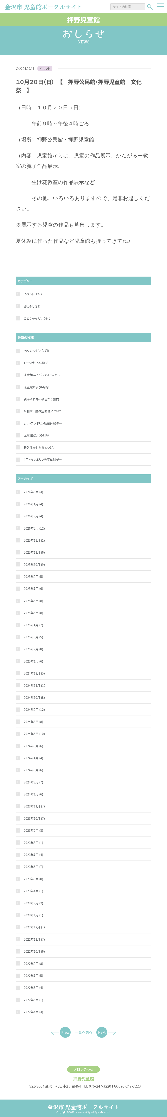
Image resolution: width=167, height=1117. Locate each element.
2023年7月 (33, 854)
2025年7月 (33, 588)
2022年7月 (33, 975)
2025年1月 (33, 661)
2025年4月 (33, 625)
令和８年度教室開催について (43, 411)
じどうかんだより (35, 318)
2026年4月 (33, 504)
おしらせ (29, 306)
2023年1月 (33, 915)
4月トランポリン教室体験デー (43, 459)
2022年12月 (34, 927)
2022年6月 (33, 987)
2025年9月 (33, 576)
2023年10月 (34, 818)
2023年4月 (33, 891)
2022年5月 (33, 1000)
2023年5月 (33, 879)
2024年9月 (34, 709)
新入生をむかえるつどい (39, 447)
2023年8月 (33, 842)
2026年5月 (33, 492)
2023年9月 (33, 830)
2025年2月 (33, 649)
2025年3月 (33, 637)
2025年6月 (33, 601)
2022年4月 (33, 1012)
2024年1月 (33, 794)
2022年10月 (34, 951)
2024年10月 (34, 697)
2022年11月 (34, 939)
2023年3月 (33, 903)
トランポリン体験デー (37, 363)
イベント (45, 68)
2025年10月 (34, 564)
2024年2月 (33, 782)
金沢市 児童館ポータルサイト (84, 1107)
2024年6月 (34, 733)
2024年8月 (33, 721)
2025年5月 (33, 613)
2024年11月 (35, 685)
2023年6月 (33, 866)
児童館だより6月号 (36, 387)
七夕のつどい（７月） (37, 350)
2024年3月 (33, 770)
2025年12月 (34, 540)
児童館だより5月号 (36, 435)
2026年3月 (33, 516)
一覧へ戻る (83, 1032)
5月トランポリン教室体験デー (43, 423)
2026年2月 (34, 528)
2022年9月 (33, 963)
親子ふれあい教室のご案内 (41, 399)
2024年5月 (33, 746)
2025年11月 (34, 552)
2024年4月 (33, 758)
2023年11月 (34, 806)
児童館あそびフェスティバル (42, 375)
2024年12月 (34, 673)
